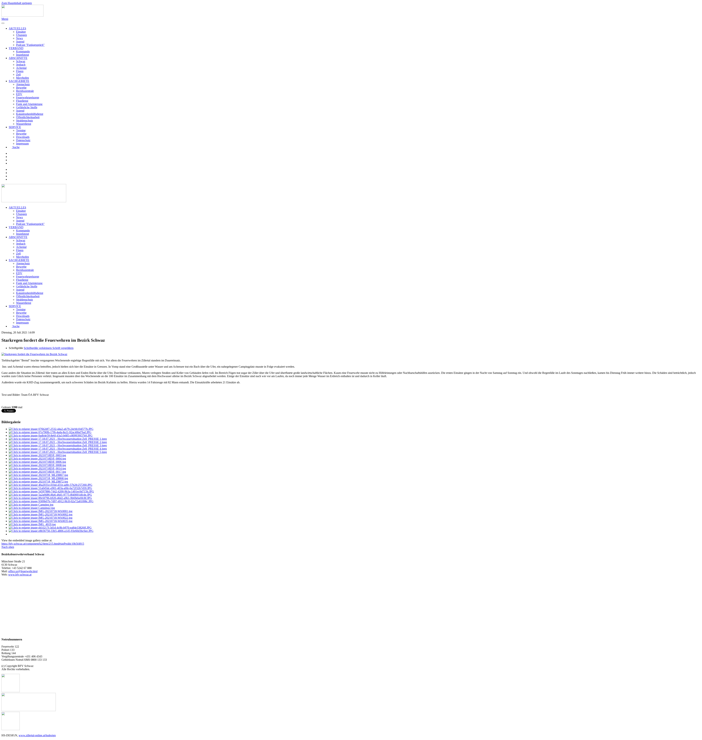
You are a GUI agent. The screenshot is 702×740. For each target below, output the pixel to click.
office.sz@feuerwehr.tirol (22, 571)
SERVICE (15, 127)
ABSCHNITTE (18, 58)
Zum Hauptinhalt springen (16, 3)
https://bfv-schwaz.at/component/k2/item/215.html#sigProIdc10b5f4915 (42, 543)
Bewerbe (21, 87)
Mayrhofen (22, 77)
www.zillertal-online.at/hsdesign (37, 735)
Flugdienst (22, 100)
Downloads (22, 136)
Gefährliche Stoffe (26, 107)
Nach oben (7, 547)
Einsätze (21, 31)
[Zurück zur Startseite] (22, 15)
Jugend (20, 41)
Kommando (23, 51)
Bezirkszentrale (25, 90)
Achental (21, 67)
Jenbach (20, 64)
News (19, 38)
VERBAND (16, 48)
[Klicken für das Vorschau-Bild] (34, 354)
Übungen (21, 35)
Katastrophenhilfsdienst (29, 113)
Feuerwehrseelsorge (27, 97)
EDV (19, 94)
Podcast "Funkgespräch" (30, 44)
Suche (16, 147)
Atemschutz (23, 84)
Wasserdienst (23, 123)
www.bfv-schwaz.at (19, 574)
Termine (21, 130)
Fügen (19, 71)
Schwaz (20, 61)
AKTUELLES (17, 28)
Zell (18, 74)
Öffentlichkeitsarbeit (27, 117)
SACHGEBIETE (19, 81)
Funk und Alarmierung (29, 104)
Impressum (22, 143)
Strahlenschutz (24, 120)
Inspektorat (22, 54)
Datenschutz (23, 140)
